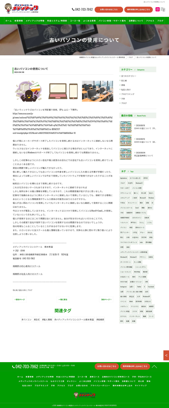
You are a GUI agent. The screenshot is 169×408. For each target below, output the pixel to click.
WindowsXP (146, 296)
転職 (127, 321)
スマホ (134, 311)
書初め (143, 306)
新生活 (131, 296)
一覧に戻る (63, 299)
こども (149, 222)
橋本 (141, 203)
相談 (130, 227)
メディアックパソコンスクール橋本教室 (133, 252)
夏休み (150, 208)
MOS (121, 321)
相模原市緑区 (124, 218)
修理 (121, 247)
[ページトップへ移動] (154, 366)
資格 (123, 85)
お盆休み (135, 237)
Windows (151, 198)
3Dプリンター (125, 232)
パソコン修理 (136, 188)
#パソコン (26, 319)
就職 (133, 321)
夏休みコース (139, 227)
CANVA (151, 257)
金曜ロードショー (136, 282)
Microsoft (143, 198)
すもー (142, 232)
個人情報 (123, 296)
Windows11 (133, 257)
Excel (137, 208)
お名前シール (124, 277)
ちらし (142, 222)
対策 (127, 237)
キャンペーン (132, 203)
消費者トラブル (140, 213)
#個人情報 (47, 319)
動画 (144, 316)
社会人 (151, 193)
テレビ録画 (142, 277)
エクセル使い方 (135, 178)
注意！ (132, 287)
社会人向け (22, 290)
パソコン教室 (124, 311)
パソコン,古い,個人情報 (134, 292)
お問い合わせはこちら (109, 9)
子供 (123, 98)
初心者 (15, 290)
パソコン (123, 227)
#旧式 (37, 319)
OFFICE (146, 178)
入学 (138, 296)
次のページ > (106, 299)
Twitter (139, 287)
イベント (123, 301)
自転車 (147, 218)
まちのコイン (136, 218)
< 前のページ (20, 299)
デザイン (143, 257)
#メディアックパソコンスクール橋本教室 (74, 319)
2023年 (143, 237)
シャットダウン (140, 267)
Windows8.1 (139, 183)
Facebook (151, 287)
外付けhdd (123, 282)
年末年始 (137, 272)
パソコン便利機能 (126, 267)
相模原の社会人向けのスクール (28, 273)
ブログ (29, 290)
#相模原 (100, 319)
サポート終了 (124, 188)
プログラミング (127, 94)
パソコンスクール (126, 208)
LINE (146, 282)
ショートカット (125, 272)
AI (152, 203)
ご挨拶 (134, 198)
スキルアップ (124, 198)
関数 (143, 208)
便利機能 (149, 242)
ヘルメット (124, 222)
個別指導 (149, 311)
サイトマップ (141, 385)
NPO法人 (134, 222)
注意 (121, 292)
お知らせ (148, 301)
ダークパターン (125, 262)
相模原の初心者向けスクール (26, 266)
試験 (147, 203)
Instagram (123, 287)
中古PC (130, 183)
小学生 (135, 232)
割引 (121, 237)
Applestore (123, 178)
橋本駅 (145, 272)
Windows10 (123, 257)
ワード (151, 316)
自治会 (150, 232)
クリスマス (134, 306)
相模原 (151, 306)
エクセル (123, 316)
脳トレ (136, 193)
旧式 (146, 292)
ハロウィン (124, 306)
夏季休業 (139, 301)
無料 (133, 277)
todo (141, 242)
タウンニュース (125, 193)
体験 (141, 311)
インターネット (134, 316)
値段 (127, 247)
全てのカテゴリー (128, 76)
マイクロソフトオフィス (128, 242)
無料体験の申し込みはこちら (138, 9)
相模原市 (129, 213)
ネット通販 (137, 262)
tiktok (131, 301)
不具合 (122, 203)
